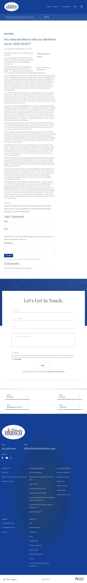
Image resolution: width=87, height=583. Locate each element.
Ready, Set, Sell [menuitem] (61, 481)
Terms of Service (35, 259)
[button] (46, 17)
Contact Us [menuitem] (5, 472)
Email (6, 229)
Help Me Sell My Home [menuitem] (8, 481)
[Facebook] (2, 458)
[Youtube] (7, 458)
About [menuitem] (31, 523)
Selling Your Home (9, 208)
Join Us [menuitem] (31, 558)
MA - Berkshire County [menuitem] (8, 523)
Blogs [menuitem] (31, 536)
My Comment (8, 243)
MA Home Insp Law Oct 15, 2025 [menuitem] (37, 488)
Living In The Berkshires (22, 208)
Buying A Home (34, 208)
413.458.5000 (66, 7)
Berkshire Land (8, 211)
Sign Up (49, 7)
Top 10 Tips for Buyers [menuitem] (35, 472)
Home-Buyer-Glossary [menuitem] (35, 512)
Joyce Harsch (10, 49)
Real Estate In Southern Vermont (30, 206)
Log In (56, 7)
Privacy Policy (27, 259)
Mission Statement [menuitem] (34, 527)
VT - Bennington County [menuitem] (8, 527)
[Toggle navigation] (78, 7)
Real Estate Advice (46, 206)
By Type (62, 397)
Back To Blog (8, 34)
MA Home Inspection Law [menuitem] (64, 494)
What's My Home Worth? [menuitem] (63, 472)
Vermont (63, 407)
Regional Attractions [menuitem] (35, 545)
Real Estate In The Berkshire (12, 206)
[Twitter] (11, 458)
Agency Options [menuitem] (61, 490)
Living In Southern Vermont (21, 211)
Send (43, 365)
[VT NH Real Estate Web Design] (79, 579)
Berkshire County (14, 407)
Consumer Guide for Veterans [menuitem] (37, 493)
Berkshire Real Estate (44, 208)
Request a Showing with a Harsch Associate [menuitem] (14, 477)
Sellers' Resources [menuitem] (62, 485)
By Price (10, 397)
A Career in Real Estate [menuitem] (35, 554)
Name (6, 221)
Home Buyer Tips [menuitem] (33, 484)
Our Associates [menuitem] (33, 541)
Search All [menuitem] (5, 532)
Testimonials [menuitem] (33, 532)
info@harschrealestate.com (39, 448)
